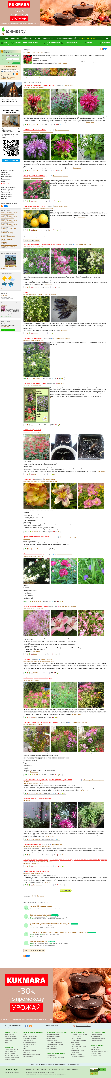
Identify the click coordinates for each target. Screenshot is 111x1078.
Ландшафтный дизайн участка (79, 1034)
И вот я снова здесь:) (6, 239)
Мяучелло (35, 425)
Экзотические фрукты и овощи (54, 1044)
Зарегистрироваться (10, 67)
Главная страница (7, 170)
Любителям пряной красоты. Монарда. (38, 678)
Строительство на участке (70, 43)
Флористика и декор (51, 1048)
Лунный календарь (10, 1053)
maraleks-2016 (37, 601)
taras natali (53, 917)
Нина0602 (46, 908)
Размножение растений (29, 1044)
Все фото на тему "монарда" (32, 77)
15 (64, 793)
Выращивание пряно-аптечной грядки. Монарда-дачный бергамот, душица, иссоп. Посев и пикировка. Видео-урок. (65, 860)
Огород (25, 1034)
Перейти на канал (9, 160)
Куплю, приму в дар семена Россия (36, 537)
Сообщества (27, 38)
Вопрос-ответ (48, 38)
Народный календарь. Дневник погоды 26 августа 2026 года (9, 217)
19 (62, 601)
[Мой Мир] (106, 49)
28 (58, 531)
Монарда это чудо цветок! (33, 338)
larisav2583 (36, 287)
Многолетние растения (52, 1040)
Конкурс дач (5, 183)
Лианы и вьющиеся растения (54, 1042)
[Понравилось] (29, 125)
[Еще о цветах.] (54, 76)
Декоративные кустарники (53, 1036)
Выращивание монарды (32, 844)
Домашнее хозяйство (97, 1045)
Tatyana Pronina (37, 124)
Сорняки (25, 1046)
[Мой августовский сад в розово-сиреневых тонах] (71, 76)
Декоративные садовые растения (56, 1032)
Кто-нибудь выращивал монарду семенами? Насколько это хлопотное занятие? (59, 932)
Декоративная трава (40, 917)
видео (41, 783)
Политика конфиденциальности (68, 1069)
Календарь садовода (10, 1051)
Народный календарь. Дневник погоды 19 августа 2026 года (9, 225)
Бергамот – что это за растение (35, 130)
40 (62, 855)
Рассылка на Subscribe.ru (83, 1026)
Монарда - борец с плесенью (34, 176)
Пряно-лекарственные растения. (37, 871)
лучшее (37, 240)
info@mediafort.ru (62, 1074)
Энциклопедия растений (66, 38)
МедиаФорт (15, 1072)
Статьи (37, 38)
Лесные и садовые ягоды (30, 1036)
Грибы (24, 1048)
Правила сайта (6, 196)
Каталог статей (6, 177)
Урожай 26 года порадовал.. (8, 236)
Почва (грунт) (26, 1052)
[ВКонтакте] (104, 49)
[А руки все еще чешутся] (45, 76)
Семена (37, 925)
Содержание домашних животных (100, 1051)
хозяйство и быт (35, 132)
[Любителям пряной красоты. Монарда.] (62, 76)
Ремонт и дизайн (95, 1036)
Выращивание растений (29, 1042)
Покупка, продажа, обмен (12, 1057)
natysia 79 (35, 548)
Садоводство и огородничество (33, 1032)
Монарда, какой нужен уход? (40, 915)
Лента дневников (9, 1034)
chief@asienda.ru (50, 1072)
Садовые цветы (68, 85)
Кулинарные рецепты (96, 1055)
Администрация (6, 194)
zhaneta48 (46, 925)
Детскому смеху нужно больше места (11, 111)
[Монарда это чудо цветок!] (36, 76)
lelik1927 (45, 934)
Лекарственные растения (62, 130)
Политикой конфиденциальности (8, 78)
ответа (26, 907)
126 (60, 774)
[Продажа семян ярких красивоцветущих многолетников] (28, 76)
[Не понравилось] (28, 125)
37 (58, 839)
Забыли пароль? (5, 62)
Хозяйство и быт (106, 43)
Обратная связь (30, 1069)
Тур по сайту (5, 192)
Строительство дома (96, 1034)
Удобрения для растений (29, 1050)
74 (63, 866)
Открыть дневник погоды (7, 289)
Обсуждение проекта (8, 187)
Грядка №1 (4, 242)
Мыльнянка (4, 305)
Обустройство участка (78, 1032)
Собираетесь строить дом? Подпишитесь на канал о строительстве (10, 101)
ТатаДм (35, 201)
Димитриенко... (37, 854)
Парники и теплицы (28, 1056)
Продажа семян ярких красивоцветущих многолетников (44, 244)
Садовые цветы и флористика (61, 338)
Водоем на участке (76, 1038)
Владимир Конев (37, 793)
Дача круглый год (95, 1049)
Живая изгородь (75, 1042)
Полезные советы (10, 1059)
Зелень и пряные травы (29, 1038)
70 (60, 425)
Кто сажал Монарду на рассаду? (41, 906)
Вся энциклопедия (6, 316)
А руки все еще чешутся (32, 430)
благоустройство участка (30, 481)
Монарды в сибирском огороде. (35, 383)
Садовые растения (28, 1040)
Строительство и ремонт (98, 1032)
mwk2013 (55, 943)
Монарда (27, 659)
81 (54, 474)
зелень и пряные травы (38, 52)
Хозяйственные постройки (98, 1038)
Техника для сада (51, 1055)
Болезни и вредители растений (31, 1054)
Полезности (9, 1047)
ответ (26, 916)
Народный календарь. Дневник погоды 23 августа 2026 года (9, 245)
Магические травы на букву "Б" (35, 206)
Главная (5, 38)
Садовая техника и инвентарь (55, 1053)
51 (60, 201)
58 (57, 654)
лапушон (36, 531)
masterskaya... (37, 378)
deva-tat (35, 654)
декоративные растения (37, 87)
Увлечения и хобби (96, 1053)
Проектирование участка (77, 1050)
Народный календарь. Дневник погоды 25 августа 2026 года (9, 213)
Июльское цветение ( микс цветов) (36, 606)
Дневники (15, 38)
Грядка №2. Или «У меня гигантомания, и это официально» (9, 233)
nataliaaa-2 (4, 295)
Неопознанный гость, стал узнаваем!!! (37, 798)
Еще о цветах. (29, 479)
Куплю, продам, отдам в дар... (83, 244)
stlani (34, 717)
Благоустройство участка (53, 43)
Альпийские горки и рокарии (78, 1040)
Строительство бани (96, 1040)
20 (62, 885)
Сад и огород (6, 43)
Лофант (26, 292)
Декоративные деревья (52, 1034)
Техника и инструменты (91, 43)
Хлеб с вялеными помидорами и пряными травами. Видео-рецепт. (48, 780)
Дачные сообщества (10, 1036)
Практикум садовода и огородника (43, 861)
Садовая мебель (75, 1052)
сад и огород (27, 52)
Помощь (4, 198)
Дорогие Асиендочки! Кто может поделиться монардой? (50, 924)
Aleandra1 (35, 333)
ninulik (34, 474)
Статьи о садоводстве (11, 1038)
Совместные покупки (87, 38)
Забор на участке (75, 1044)
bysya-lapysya (36, 839)
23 (62, 378)
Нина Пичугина (41, 1072)
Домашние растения (51, 1046)
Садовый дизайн (75, 1048)
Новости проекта (7, 190)
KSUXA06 (35, 672)
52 (57, 717)
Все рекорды (4, 268)
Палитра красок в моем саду (34, 554)
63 (59, 673)
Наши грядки (60, 383)
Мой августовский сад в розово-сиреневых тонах (41, 722)
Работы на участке (96, 1047)
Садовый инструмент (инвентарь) (55, 1057)
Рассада (37, 908)
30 (55, 549)
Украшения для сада (76, 1054)
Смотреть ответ (5, 326)
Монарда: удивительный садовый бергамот (39, 85)
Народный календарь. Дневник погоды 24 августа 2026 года (9, 221)
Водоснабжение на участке (78, 1056)
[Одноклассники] (102, 49)
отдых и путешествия (50, 294)
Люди (3, 181)
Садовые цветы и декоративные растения (26, 43)
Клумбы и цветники (49, 479)
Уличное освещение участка (78, 1046)
